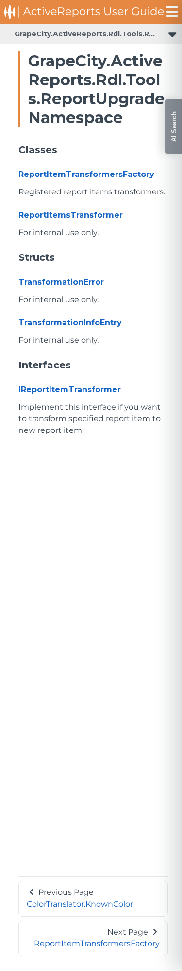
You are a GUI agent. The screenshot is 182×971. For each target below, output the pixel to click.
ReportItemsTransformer (70, 215)
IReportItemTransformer (69, 389)
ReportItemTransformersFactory (86, 174)
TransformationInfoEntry (70, 322)
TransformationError (61, 282)
